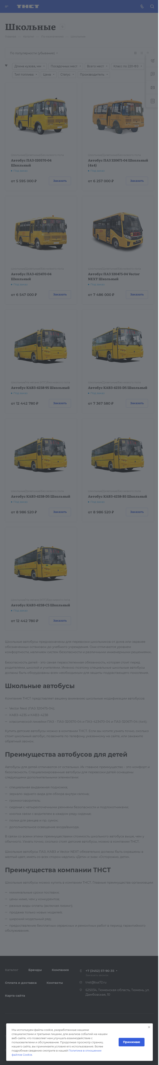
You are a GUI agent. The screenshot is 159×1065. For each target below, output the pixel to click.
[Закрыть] (149, 1027)
